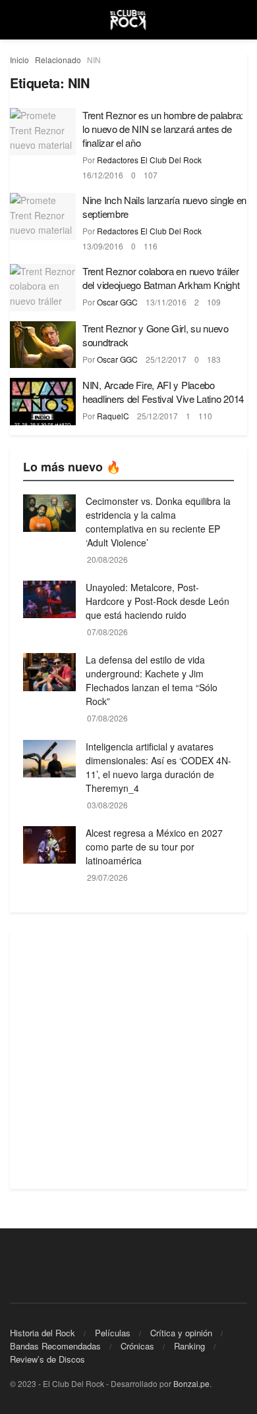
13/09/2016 (102, 245)
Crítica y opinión (181, 1332)
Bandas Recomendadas (55, 1346)
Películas (112, 1332)
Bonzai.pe (191, 1383)
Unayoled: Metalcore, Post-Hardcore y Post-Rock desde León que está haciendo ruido (157, 601)
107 (150, 174)
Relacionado (58, 59)
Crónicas (137, 1346)
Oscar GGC (117, 301)
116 (150, 245)
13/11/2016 (166, 301)
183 (214, 359)
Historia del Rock (42, 1332)
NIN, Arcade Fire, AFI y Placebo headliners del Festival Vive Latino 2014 (163, 392)
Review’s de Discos (47, 1359)
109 (214, 301)
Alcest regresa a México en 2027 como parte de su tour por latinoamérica (154, 846)
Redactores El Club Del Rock (149, 159)
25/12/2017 (166, 359)
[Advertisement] (128, 1060)
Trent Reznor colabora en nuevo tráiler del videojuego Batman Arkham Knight (161, 278)
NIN (94, 59)
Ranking (189, 1346)
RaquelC (113, 415)
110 (205, 415)
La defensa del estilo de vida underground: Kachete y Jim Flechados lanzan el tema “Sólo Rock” (151, 680)
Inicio (19, 59)
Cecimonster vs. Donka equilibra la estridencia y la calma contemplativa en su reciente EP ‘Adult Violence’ (158, 521)
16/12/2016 (102, 174)
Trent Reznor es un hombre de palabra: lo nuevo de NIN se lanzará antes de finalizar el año (162, 128)
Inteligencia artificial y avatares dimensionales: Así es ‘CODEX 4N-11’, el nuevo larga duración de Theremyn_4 (158, 767)
